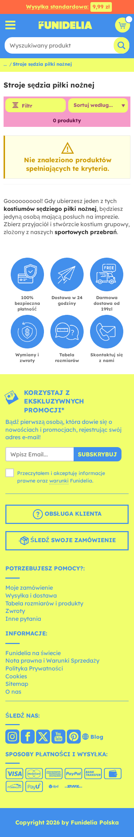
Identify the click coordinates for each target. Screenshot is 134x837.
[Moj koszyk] (122, 25)
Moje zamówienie (29, 587)
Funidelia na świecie (33, 653)
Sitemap (16, 683)
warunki (59, 480)
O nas (13, 691)
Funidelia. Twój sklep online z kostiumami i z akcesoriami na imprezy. (65, 25)
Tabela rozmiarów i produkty (44, 603)
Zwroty (15, 610)
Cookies (16, 676)
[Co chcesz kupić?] (10, 25)
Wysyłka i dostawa (31, 595)
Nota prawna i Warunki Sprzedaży (52, 660)
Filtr (27, 106)
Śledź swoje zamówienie (72, 540)
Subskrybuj (97, 454)
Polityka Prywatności (34, 668)
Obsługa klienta (72, 513)
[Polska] (12, 737)
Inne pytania (23, 618)
